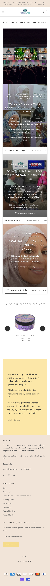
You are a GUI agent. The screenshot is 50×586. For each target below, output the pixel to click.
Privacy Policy (7, 507)
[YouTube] (14, 475)
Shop (4, 488)
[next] (42, 328)
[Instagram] (9, 475)
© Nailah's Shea (25, 561)
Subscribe (11, 544)
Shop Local (6, 492)
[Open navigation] (3, 11)
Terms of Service (8, 515)
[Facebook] (3, 475)
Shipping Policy (8, 499)
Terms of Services (9, 511)
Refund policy (7, 503)
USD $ (24, 556)
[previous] (7, 328)
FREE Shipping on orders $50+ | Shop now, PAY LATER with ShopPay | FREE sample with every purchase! (25, 3)
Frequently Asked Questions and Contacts (17, 496)
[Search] (43, 12)
